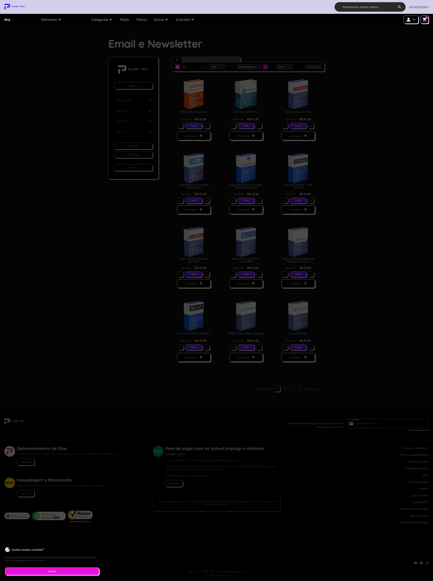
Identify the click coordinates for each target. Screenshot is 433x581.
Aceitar (52, 571)
